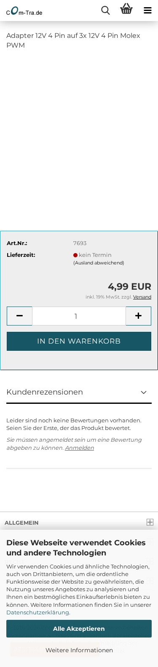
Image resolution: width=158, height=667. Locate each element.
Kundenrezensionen (44, 392)
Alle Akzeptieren (79, 628)
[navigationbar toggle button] (147, 10)
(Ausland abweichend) (98, 263)
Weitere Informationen (79, 650)
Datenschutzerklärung (37, 612)
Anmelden (79, 447)
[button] (19, 316)
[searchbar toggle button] (105, 10)
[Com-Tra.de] (21, 10)
